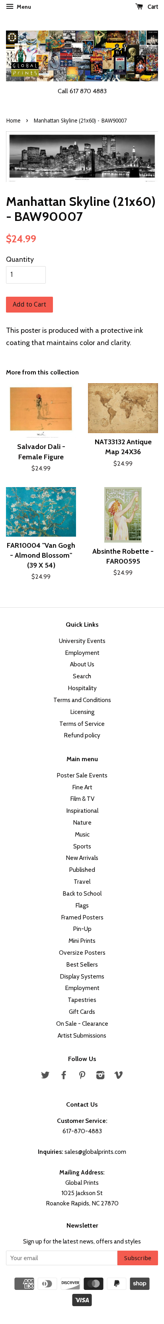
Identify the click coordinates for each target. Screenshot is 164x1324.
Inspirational (82, 810)
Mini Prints (82, 940)
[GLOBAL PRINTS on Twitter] (45, 1076)
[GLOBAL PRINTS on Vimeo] (118, 1076)
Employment (82, 652)
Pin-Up (82, 929)
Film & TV (82, 798)
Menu (23, 6)
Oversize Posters (82, 952)
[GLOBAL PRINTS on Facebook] (63, 1076)
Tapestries (82, 1000)
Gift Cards (82, 1011)
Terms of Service (82, 723)
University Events (82, 641)
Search (82, 676)
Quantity (20, 259)
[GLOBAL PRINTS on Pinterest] (82, 1076)
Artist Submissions (82, 1035)
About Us (82, 664)
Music (82, 834)
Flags (82, 905)
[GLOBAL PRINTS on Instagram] (100, 1076)
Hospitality (82, 688)
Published (82, 869)
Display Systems (82, 976)
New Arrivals (82, 858)
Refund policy (82, 735)
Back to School (82, 893)
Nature (82, 822)
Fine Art (82, 787)
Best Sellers (82, 964)
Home (13, 120)
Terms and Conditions (82, 700)
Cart (152, 7)
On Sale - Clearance (82, 1023)
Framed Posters (82, 917)
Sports (82, 846)
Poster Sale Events (82, 775)
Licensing (82, 712)
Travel (82, 881)
